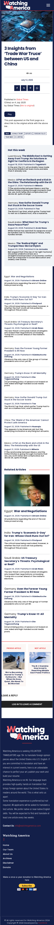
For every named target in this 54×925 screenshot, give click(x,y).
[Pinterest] (30, 88)
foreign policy (40, 133)
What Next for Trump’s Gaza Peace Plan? (28, 223)
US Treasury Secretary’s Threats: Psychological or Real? (23, 323)
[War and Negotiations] (27, 490)
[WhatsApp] (37, 88)
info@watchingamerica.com (28, 825)
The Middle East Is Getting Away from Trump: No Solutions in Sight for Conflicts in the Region (30, 158)
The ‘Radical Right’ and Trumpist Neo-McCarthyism (25, 244)
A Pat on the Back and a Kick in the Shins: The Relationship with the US (30, 181)
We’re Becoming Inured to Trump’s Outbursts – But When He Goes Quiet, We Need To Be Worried (13, 678)
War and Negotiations (22, 276)
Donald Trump (17, 133)
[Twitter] (24, 88)
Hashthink (42, 923)
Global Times (22, 99)
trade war (9, 137)
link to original (27, 105)
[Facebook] (17, 88)
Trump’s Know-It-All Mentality (30, 373)
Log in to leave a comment (27, 704)
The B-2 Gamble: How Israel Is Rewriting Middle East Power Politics (40, 669)
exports (28, 133)
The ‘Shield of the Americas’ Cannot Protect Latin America (26, 421)
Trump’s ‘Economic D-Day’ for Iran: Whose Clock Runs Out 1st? (25, 298)
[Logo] (24, 5)
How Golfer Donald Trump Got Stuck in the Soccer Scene (28, 204)
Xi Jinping (19, 137)
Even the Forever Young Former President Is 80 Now (25, 349)
